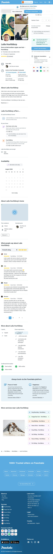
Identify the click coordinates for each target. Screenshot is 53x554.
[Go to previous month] (20, 169)
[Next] (22, 317)
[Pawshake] (5, 2)
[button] (40, 42)
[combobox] (14, 164)
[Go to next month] (23, 169)
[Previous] (7, 317)
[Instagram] (35, 542)
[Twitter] (31, 542)
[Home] (1, 451)
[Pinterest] (38, 542)
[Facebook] (28, 542)
